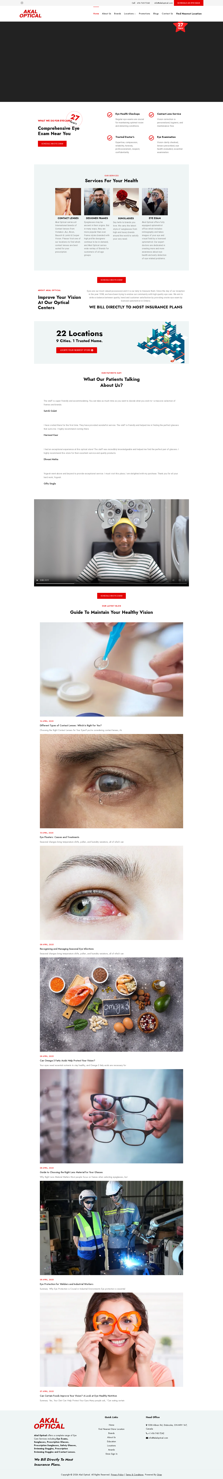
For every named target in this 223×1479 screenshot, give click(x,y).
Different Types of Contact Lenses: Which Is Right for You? (71, 725)
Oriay (159, 1474)
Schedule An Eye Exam (188, 3)
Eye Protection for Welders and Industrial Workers (66, 1284)
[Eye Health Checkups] (109, 114)
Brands (117, 13)
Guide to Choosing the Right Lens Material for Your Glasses (71, 1172)
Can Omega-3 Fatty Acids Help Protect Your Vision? (67, 1060)
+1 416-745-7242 (156, 1433)
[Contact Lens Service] (151, 114)
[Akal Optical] (31, 14)
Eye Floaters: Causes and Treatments (59, 837)
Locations (111, 1445)
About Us (106, 13)
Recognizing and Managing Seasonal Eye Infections (67, 949)
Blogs (156, 13)
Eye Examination (166, 137)
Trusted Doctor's (125, 137)
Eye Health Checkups (128, 114)
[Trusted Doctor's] (109, 138)
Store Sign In (111, 1453)
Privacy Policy (117, 1474)
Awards (111, 1449)
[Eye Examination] (151, 138)
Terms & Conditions (135, 1474)
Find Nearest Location (189, 13)
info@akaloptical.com (158, 1437)
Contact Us (167, 13)
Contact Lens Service (169, 114)
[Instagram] (22, 3)
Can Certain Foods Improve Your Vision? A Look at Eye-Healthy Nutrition (78, 1396)
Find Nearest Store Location (111, 1429)
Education (111, 1441)
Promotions (144, 13)
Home (96, 13)
